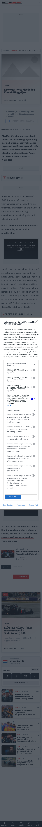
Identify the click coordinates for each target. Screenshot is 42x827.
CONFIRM (12, 496)
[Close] (37, 322)
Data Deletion (8, 505)
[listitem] (21, 364)
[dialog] (21, 413)
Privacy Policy (34, 505)
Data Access (21, 505)
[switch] (33, 370)
